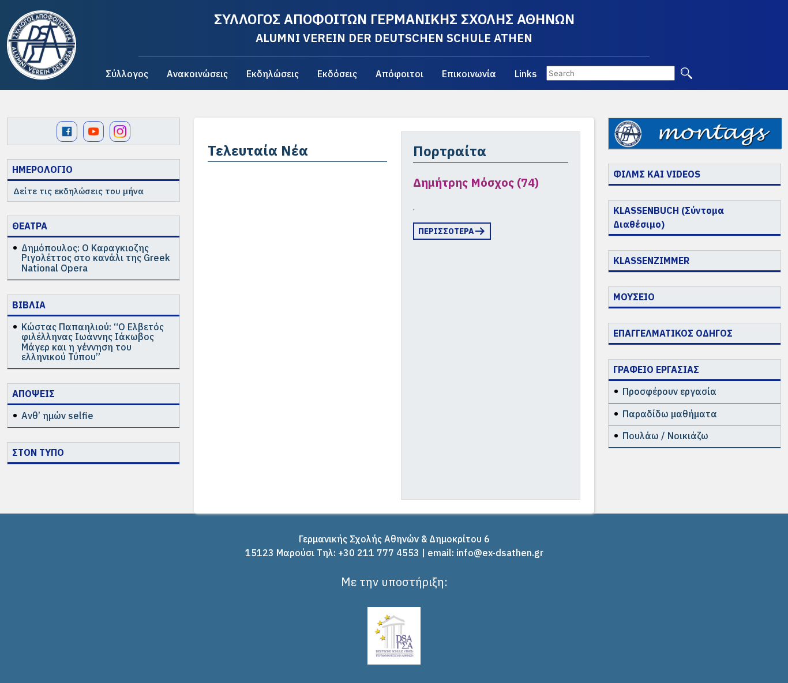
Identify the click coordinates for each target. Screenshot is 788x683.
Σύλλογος (127, 74)
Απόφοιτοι (399, 74)
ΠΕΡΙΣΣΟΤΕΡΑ (446, 231)
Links (526, 74)
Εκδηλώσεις (272, 74)
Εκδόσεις (337, 74)
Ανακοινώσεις (197, 74)
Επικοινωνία (469, 74)
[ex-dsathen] (41, 45)
